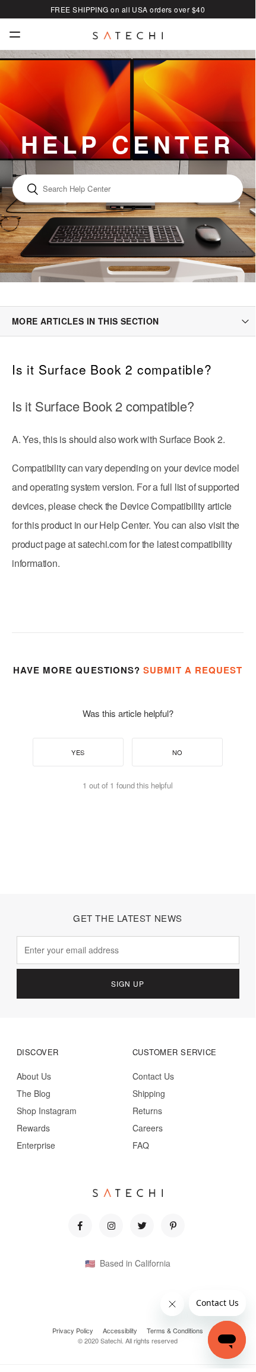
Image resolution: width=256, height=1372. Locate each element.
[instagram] (111, 1225)
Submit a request (192, 669)
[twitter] (142, 1225)
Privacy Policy (72, 1330)
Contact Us (153, 1076)
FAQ (140, 1145)
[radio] (78, 752)
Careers (147, 1128)
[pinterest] (173, 1225)
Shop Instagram (47, 1111)
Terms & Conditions (175, 1330)
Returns (147, 1111)
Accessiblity (120, 1330)
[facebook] (80, 1225)
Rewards (33, 1128)
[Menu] (15, 34)
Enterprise (36, 1145)
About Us (34, 1076)
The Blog (33, 1093)
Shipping (148, 1093)
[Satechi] (128, 36)
